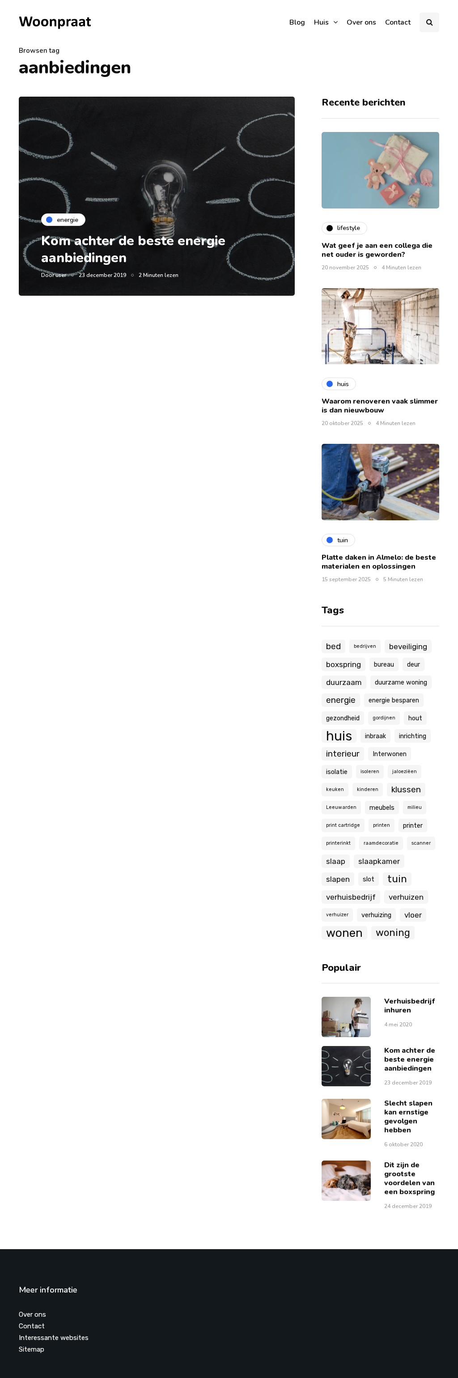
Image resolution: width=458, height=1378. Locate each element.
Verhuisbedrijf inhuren (409, 1005)
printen (381, 825)
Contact (398, 22)
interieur (343, 754)
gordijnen (384, 718)
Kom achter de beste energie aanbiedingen (133, 249)
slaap (335, 861)
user (60, 275)
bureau (384, 664)
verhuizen (406, 897)
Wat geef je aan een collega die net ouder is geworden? (377, 250)
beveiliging (408, 646)
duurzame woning (401, 682)
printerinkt (338, 843)
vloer (413, 914)
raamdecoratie (381, 843)
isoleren (369, 771)
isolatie (337, 772)
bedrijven (365, 646)
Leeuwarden (341, 807)
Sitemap (31, 1349)
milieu (414, 807)
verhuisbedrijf (351, 897)
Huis (321, 22)
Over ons (361, 22)
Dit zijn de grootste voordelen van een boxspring (409, 1178)
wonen (344, 933)
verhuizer (337, 915)
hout (415, 718)
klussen (406, 789)
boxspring (343, 664)
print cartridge (343, 825)
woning (393, 933)
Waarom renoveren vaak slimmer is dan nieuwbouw (380, 405)
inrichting (412, 736)
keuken (335, 789)
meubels (381, 808)
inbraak (375, 736)
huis (339, 736)
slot (368, 879)
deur (413, 664)
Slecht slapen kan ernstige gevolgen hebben (408, 1116)
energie (341, 700)
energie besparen (394, 700)
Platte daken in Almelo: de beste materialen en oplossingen (379, 562)
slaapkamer (379, 861)
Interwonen (390, 754)
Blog (297, 22)
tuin (397, 879)
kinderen (367, 789)
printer (413, 825)
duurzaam (344, 682)
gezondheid (343, 718)
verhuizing (376, 915)
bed (333, 646)
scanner (421, 843)
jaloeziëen (404, 771)
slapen (338, 879)
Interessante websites (54, 1338)
